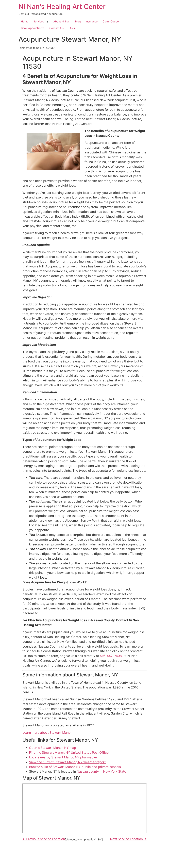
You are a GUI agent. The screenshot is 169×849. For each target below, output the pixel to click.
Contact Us (56, 28)
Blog (78, 21)
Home (24, 21)
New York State (114, 771)
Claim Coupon (111, 21)
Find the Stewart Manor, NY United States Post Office (69, 752)
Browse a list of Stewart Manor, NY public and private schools (75, 767)
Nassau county (88, 771)
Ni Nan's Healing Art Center (61, 6)
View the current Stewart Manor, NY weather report (67, 762)
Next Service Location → (128, 839)
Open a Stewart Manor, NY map (52, 748)
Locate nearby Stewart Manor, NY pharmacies (63, 757)
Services (38, 21)
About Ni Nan (61, 21)
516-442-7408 (111, 656)
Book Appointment (32, 28)
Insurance (92, 21)
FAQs (71, 28)
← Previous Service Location (43, 839)
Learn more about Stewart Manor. (47, 733)
